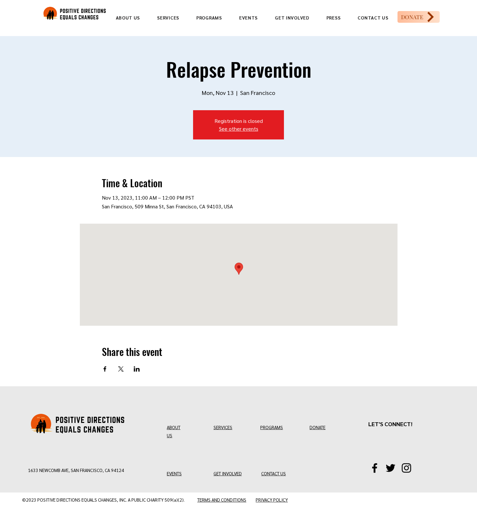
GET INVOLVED (228, 473)
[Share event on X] (121, 369)
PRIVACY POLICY (272, 500)
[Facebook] (374, 468)
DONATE (317, 427)
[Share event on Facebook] (105, 369)
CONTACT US (273, 473)
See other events (238, 128)
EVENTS (174, 473)
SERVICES (223, 427)
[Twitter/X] (390, 468)
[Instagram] (406, 468)
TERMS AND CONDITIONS (221, 500)
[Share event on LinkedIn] (137, 369)
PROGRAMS (271, 427)
